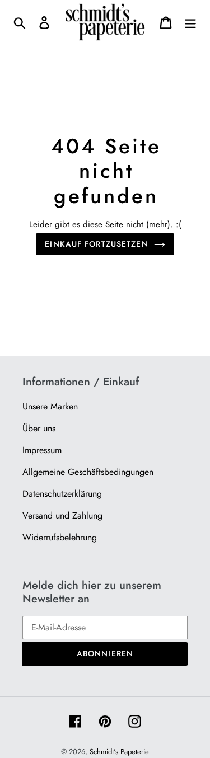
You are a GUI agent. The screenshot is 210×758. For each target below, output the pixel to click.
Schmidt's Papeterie (119, 751)
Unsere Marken (50, 406)
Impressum (42, 450)
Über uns (38, 428)
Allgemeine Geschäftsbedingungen (87, 471)
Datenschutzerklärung (62, 493)
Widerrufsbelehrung (59, 537)
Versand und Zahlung (62, 515)
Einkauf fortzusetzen (96, 243)
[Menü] (190, 22)
